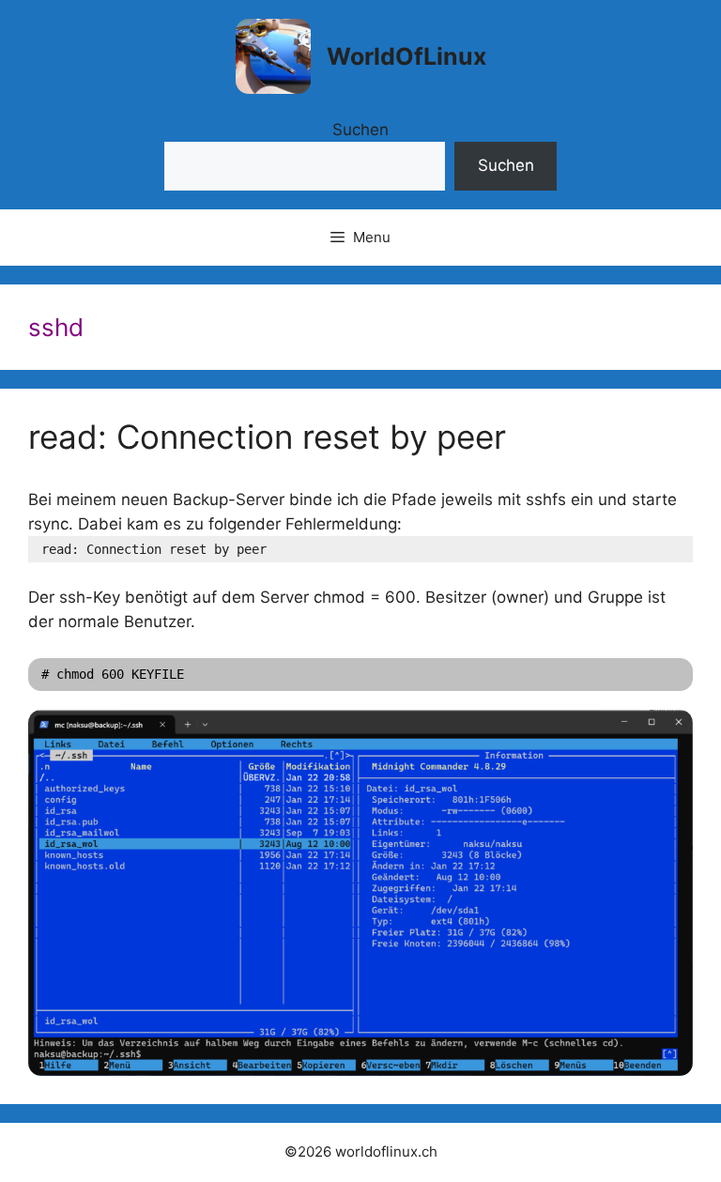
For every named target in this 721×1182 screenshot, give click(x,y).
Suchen (360, 129)
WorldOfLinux (406, 56)
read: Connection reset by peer (267, 436)
